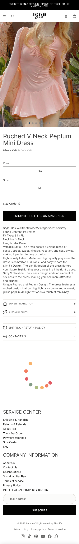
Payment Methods (14, 437)
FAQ (5, 446)
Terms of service (13, 481)
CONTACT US (17, 336)
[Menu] (4, 16)
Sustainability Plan (14, 476)
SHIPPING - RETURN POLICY (26, 327)
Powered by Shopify (51, 523)
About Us (9, 462)
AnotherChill (32, 523)
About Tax (9, 428)
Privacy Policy (12, 485)
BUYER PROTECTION (20, 303)
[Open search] (12, 16)
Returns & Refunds (14, 424)
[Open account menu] (66, 16)
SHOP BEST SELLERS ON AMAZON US (39, 215)
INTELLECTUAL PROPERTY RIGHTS (25, 489)
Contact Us (10, 467)
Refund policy (20, 529)
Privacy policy (38, 529)
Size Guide (10, 203)
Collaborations (12, 472)
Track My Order (13, 433)
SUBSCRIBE (39, 510)
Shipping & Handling (16, 419)
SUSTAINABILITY (18, 312)
